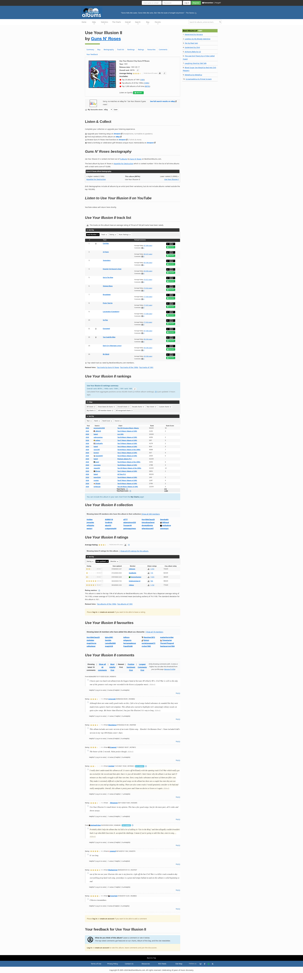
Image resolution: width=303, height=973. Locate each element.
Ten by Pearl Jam (191, 43)
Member (113, 561)
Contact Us (129, 964)
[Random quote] (196, 13)
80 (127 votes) (148, 254)
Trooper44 (127, 525)
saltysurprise (98, 437)
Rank (96, 421)
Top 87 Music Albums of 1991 (127, 480)
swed (97, 462)
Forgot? (218, 3)
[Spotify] (208, 964)
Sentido (108, 640)
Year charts (151, 407)
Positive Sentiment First (131, 667)
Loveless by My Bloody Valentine (197, 39)
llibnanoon (114, 803)
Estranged (106, 328)
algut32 (108, 525)
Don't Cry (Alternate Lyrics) (112, 346)
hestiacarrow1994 (167, 646)
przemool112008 (99, 428)
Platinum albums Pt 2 (124, 459)
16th (142, 79)
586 (152, 581)
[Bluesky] (200, 964)
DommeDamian (136, 577)
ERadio (97, 483)
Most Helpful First (112, 667)
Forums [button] (158, 22)
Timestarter (167, 640)
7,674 (152, 577)
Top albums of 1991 (125, 604)
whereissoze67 (148, 528)
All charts (90, 407)
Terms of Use (96, 964)
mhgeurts (127, 640)
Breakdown (107, 294)
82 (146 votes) (148, 262)
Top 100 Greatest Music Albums (128, 428)
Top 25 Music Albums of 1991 (127, 456)
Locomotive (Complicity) (111, 312)
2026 (87, 428)
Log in (89, 948)
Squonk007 (99, 456)
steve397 (97, 450)
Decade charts (137, 407)
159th (146, 83)
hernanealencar (129, 643)
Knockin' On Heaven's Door (112, 269)
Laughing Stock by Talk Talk (195, 63)
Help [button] (94, 22)
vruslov (96, 480)
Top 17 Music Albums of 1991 (127, 453)
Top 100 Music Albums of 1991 (127, 487)
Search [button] (137, 22)
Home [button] (84, 22)
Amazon (117, 134)
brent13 (96, 453)
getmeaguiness (129, 528)
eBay (118, 137)
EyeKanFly (99, 443)
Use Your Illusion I (171, 179)
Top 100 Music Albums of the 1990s (129, 468)
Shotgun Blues (108, 286)
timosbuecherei (148, 522)
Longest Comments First (142, 667)
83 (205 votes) (148, 271)
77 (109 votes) (148, 313)
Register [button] (196, 3)
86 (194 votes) (148, 339)
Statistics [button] (104, 22)
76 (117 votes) (148, 279)
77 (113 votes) (148, 322)
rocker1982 (146, 646)
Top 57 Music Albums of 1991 (127, 440)
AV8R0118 (109, 519)
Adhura (131, 585)
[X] (212, 964)
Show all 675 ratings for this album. (134, 551)
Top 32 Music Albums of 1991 (127, 431)
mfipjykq (90, 525)
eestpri (89, 528)
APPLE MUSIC (171, 244)
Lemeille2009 (110, 643)
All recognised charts (123, 410)
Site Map (178, 964)
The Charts (116, 22)
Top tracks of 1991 (146, 367)
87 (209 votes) (148, 245)
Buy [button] (147, 22)
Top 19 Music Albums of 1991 (127, 446)
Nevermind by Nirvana (194, 34)
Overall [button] (128, 22)
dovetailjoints (147, 525)
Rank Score (106, 421)
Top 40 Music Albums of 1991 (127, 477)
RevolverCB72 (149, 637)
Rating (112, 235)
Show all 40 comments (102, 667)
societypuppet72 (148, 643)
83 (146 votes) (148, 347)
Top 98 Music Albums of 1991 (127, 465)
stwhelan (90, 640)
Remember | (209, 3)
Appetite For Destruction (123, 163)
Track (103, 235)
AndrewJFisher (95, 825)
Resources (146, 964)
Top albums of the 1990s (106, 604)
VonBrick (108, 522)
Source (117, 421)
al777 (125, 519)
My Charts (135, 497)
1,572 (152, 569)
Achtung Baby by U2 (193, 52)
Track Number (92, 235)
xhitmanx (132, 569)
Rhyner (97, 471)
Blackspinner (113, 870)
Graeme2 (113, 747)
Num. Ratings (124, 235)
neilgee (97, 440)
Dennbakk (164, 519)
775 (152, 573)
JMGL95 (98, 431)
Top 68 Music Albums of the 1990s (128, 450)
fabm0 (96, 434)
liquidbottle (132, 573)
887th (147, 86)
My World (106, 354)
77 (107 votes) (148, 305)
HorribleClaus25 (148, 519)
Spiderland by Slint (192, 47)
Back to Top (151, 958)
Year (88, 421)
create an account (107, 612)
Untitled (111, 766)
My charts (90, 410)
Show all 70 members (154, 632)
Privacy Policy (112, 964)
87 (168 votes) (148, 330)
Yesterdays (107, 260)
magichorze (91, 643)
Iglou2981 (109, 637)
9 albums (123, 159)
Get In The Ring (108, 277)
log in (94, 612)
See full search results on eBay (162, 101)
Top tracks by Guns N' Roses (108, 367)
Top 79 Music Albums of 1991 (127, 443)
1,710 (152, 585)
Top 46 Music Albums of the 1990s (128, 462)
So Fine (105, 320)
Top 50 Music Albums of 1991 (127, 483)
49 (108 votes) (148, 356)
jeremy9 (113, 851)
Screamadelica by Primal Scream (199, 79)
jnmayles (90, 522)
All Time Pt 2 (121, 474)
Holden (90, 519)
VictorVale (113, 896)
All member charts (105, 410)
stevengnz (97, 465)
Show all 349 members (151, 514)
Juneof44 (97, 468)
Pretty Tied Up (107, 303)
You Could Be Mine (109, 337)
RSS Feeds (162, 964)
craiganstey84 (110, 528)
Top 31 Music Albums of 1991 (127, 471)
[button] (137, 70)
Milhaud (165, 522)
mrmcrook (112, 699)
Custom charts (164, 407)
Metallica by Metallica (193, 75)
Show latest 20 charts (105, 407)
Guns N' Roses (106, 38)
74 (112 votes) (148, 288)
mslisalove (166, 525)
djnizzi (146, 640)
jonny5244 (97, 477)
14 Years (106, 252)
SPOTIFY (139, 92)
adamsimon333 (129, 522)
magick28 (109, 646)
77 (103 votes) (148, 296)
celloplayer (91, 646)
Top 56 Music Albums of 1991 (127, 437)
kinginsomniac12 (134, 581)
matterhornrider (167, 637)
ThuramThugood (167, 643)
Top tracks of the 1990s (129, 367)
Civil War (106, 243)
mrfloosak (97, 487)
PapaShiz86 (128, 646)
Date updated (101, 561)
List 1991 (120, 434)
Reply (178, 693)
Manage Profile (169, 669)
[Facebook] (204, 964)
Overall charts (123, 407)
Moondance (112, 725)
